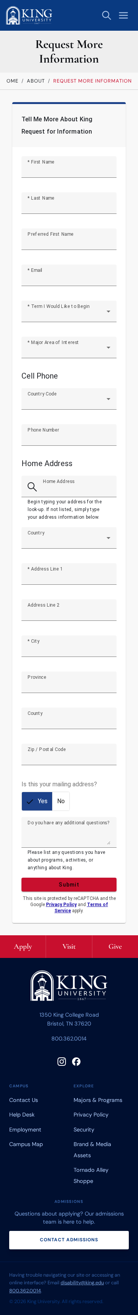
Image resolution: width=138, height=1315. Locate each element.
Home (10, 81)
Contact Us (23, 1100)
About (36, 81)
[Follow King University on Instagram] (62, 1061)
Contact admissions (69, 1240)
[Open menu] (123, 15)
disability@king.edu (82, 1282)
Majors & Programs (98, 1100)
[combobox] (69, 314)
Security (84, 1129)
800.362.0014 (69, 1038)
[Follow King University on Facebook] (76, 1061)
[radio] (37, 801)
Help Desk (21, 1114)
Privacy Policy (61, 904)
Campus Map (26, 1144)
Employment (25, 1129)
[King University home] (69, 987)
